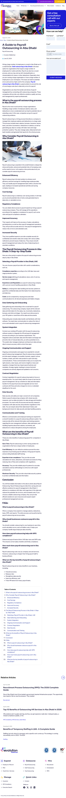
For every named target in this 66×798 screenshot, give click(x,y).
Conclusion (9, 638)
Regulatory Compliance (14, 603)
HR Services (24, 5)
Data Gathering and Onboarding (17, 618)
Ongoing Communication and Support (18, 623)
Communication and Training (15, 630)
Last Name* (60, 36)
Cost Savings (11, 600)
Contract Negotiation (13, 625)
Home (17, 5)
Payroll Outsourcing (7, 51)
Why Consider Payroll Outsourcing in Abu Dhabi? (21, 595)
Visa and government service (37, 5)
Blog (63, 5)
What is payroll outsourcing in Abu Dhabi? (20, 643)
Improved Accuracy (13, 605)
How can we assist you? (53, 58)
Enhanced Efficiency (13, 597)
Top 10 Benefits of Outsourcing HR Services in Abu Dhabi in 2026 (32, 709)
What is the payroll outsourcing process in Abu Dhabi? (22, 592)
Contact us (58, 5)
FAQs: (8, 640)
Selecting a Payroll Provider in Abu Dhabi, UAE (21, 615)
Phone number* (51, 51)
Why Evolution (50, 5)
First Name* (50, 36)
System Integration (13, 620)
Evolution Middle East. (11, 795)
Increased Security (12, 608)
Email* (48, 44)
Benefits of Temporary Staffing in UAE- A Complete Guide (29, 729)
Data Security (11, 628)
